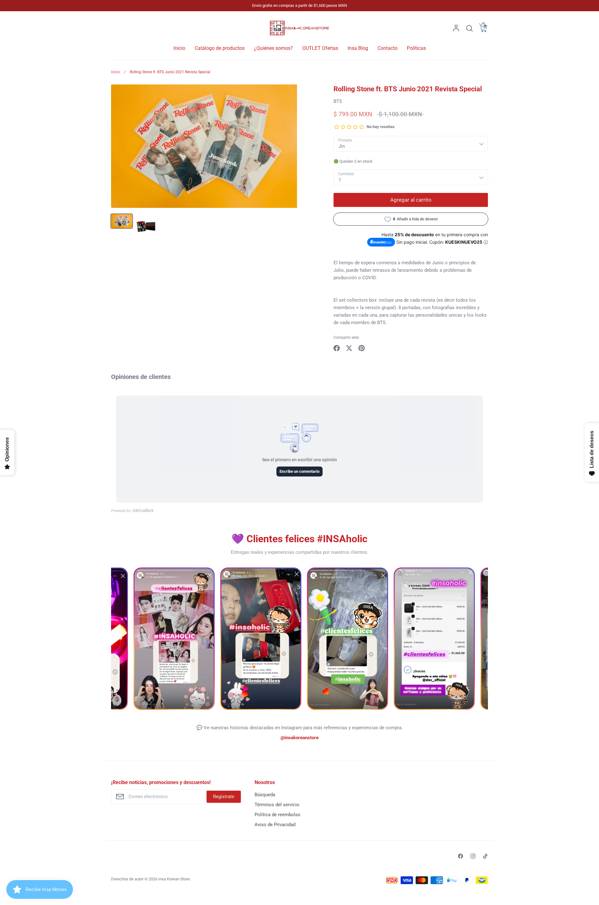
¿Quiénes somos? (273, 48)
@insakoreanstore (299, 737)
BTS (338, 101)
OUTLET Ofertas (320, 48)
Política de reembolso (277, 814)
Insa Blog (358, 48)
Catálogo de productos (220, 48)
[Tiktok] (485, 856)
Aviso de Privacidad (275, 824)
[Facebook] (460, 856)
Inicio (179, 48)
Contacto (387, 48)
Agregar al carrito (410, 200)
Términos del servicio (277, 804)
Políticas (416, 48)
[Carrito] (483, 30)
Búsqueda (265, 794)
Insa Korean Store (174, 879)
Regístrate (223, 796)
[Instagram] (473, 856)
